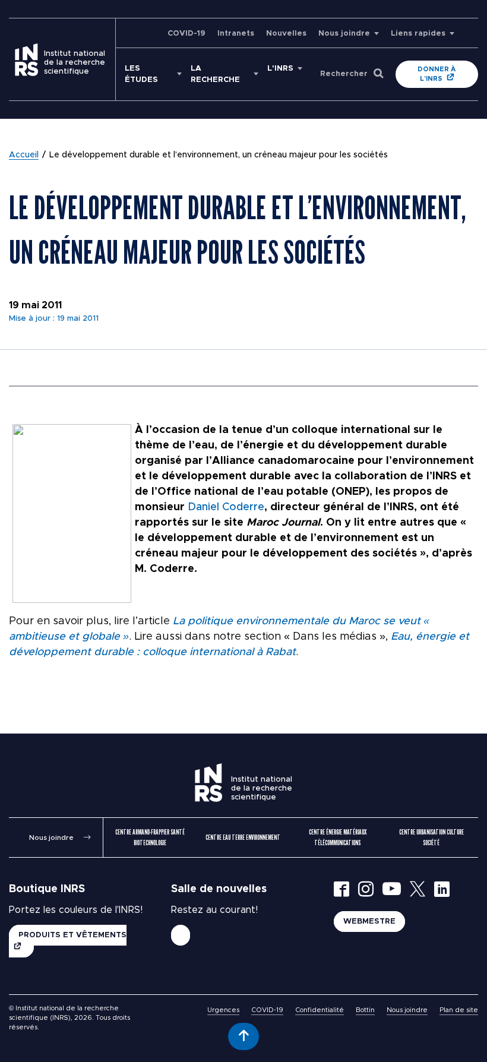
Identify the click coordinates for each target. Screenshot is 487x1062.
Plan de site (458, 1010)
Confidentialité (319, 1010)
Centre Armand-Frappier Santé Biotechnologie (150, 837)
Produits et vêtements (72, 935)
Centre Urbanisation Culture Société (431, 837)
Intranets (235, 33)
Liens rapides (418, 33)
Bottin (365, 1010)
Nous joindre (344, 33)
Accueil (24, 155)
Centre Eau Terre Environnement (242, 837)
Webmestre (369, 921)
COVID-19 (186, 33)
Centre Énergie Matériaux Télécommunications (337, 837)
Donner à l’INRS (437, 74)
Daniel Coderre (226, 507)
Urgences (223, 1010)
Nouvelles (286, 33)
